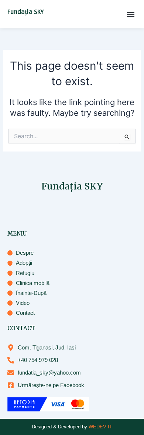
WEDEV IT (100, 426)
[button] (130, 14)
